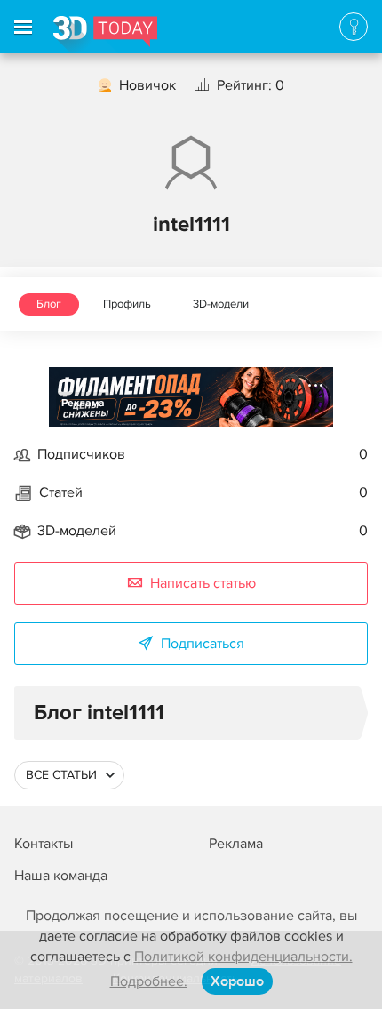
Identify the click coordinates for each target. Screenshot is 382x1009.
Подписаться (202, 644)
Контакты (43, 844)
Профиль (127, 304)
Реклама (83, 403)
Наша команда (60, 876)
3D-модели (221, 304)
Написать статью (203, 583)
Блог (48, 304)
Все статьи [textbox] (61, 774)
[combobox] (69, 775)
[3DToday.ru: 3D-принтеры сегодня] (105, 34)
